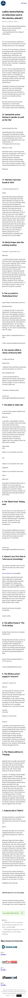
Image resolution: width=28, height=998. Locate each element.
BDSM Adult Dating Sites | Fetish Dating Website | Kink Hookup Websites (13, 932)
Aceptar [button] (19, 995)
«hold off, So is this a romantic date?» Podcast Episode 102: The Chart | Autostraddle (12, 925)
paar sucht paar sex (7, 573)
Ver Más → (4, 954)
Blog (5, 920)
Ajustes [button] (13, 995)
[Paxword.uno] (3, 3)
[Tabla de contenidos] (22, 913)
